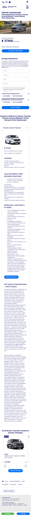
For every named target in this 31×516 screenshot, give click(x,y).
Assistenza (13, 484)
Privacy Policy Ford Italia (8, 502)
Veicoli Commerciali (15, 481)
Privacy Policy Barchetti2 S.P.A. (9, 503)
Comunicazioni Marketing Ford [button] (11, 93)
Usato (23, 481)
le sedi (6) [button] (9, 491)
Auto (6, 481)
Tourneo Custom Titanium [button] (12, 128)
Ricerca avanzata (16, 470)
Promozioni (5, 484)
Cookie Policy (21, 503)
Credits (25, 505)
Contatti (20, 484)
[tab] (15, 128)
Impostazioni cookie (7, 505)
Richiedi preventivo (11, 277)
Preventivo (23, 513)
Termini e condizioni (17, 505)
